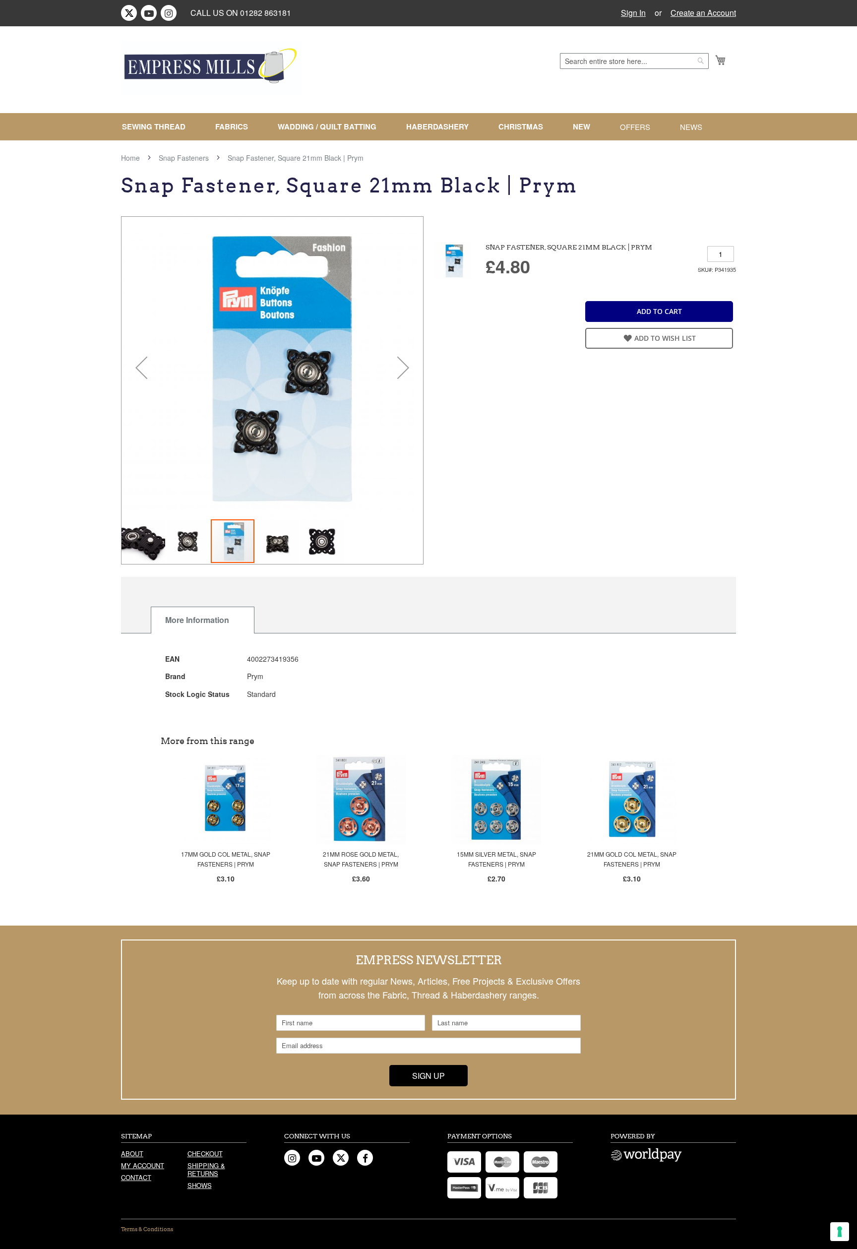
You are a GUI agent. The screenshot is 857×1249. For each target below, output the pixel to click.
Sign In (633, 12)
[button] (141, 367)
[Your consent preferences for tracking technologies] (839, 1231)
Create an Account (703, 12)
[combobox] (634, 61)
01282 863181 (265, 12)
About (132, 1153)
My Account (142, 1165)
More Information (197, 619)
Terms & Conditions (147, 1229)
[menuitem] (157, 127)
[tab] (202, 620)
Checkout (205, 1153)
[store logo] (211, 68)
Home (130, 158)
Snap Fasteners (184, 158)
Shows (199, 1185)
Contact (136, 1177)
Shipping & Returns (206, 1169)
